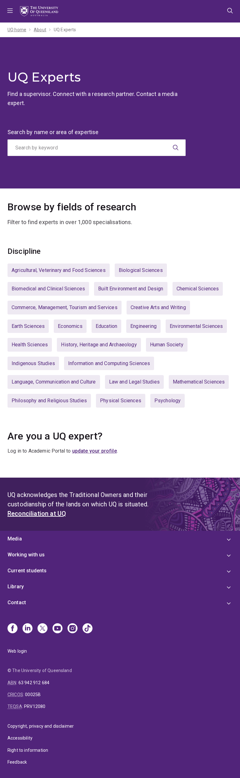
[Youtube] (57, 629)
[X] (43, 629)
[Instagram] (73, 629)
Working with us (26, 555)
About (40, 29)
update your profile (94, 451)
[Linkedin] (27, 629)
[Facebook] (13, 629)
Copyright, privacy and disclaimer (41, 726)
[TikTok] (87, 629)
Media (15, 539)
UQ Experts (65, 29)
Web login (17, 651)
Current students (27, 571)
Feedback (17, 762)
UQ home (17, 29)
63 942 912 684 (33, 682)
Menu (10, 11)
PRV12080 (34, 706)
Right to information (28, 750)
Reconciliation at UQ (37, 513)
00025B (33, 694)
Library (16, 587)
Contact (17, 602)
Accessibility (20, 737)
